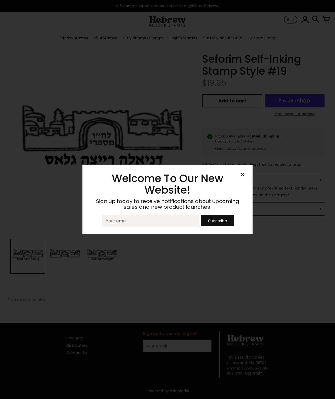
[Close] (242, 175)
